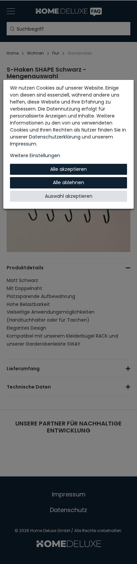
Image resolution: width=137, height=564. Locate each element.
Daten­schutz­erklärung (54, 137)
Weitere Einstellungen (35, 155)
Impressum (23, 144)
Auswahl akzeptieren (68, 196)
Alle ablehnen (68, 182)
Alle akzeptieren (68, 169)
